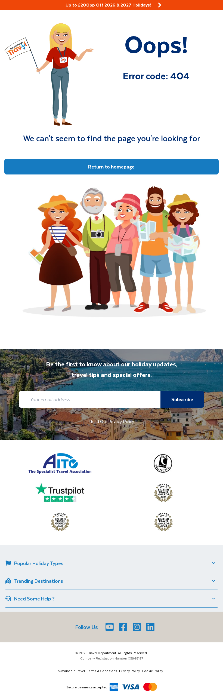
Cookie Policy (152, 670)
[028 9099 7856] (208, 11)
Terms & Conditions (102, 670)
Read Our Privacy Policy (111, 421)
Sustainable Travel (71, 670)
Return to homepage (111, 166)
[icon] (159, 5)
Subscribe (182, 399)
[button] (10, 10)
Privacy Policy (129, 670)
